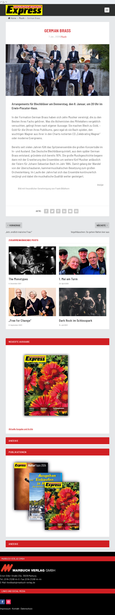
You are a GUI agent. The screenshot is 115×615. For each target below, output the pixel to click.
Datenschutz (27, 608)
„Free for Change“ (20, 320)
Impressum (6, 608)
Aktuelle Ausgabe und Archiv (21, 429)
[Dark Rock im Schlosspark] (82, 302)
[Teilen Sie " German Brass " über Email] (70, 211)
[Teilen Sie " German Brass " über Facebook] (46, 211)
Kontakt (16, 608)
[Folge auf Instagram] (8, 601)
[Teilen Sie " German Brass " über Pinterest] (58, 211)
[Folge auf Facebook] (2, 601)
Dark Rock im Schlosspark (75, 320)
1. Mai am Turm (68, 279)
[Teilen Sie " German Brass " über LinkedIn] (64, 211)
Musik (21, 18)
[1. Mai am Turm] (82, 260)
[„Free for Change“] (32, 302)
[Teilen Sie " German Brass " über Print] (76, 211)
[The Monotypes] (32, 260)
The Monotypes (18, 279)
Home (13, 18)
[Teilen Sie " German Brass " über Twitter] (52, 211)
